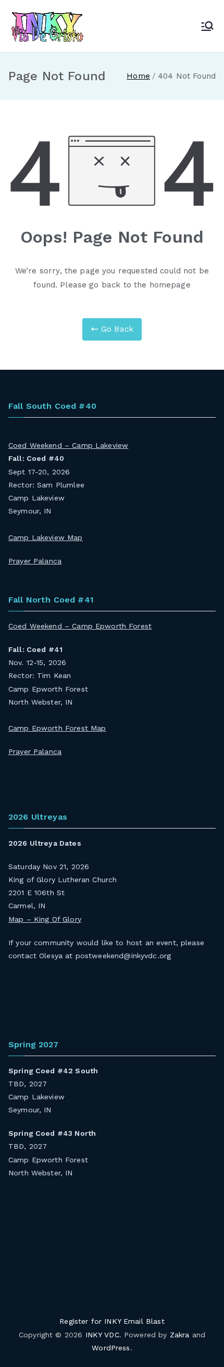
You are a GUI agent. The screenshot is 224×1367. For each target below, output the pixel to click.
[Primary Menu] (207, 26)
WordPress (111, 1348)
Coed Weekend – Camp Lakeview (68, 445)
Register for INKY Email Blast (111, 1321)
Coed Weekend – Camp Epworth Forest (80, 626)
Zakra (180, 1335)
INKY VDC (102, 1335)
